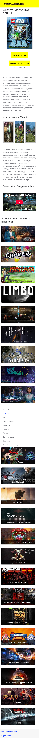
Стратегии (8, 413)
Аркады (6, 425)
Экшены (7, 441)
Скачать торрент (19, 55)
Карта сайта (6, 735)
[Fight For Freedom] (18, 496)
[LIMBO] (18, 294)
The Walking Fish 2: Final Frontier (18, 522)
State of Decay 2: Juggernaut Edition (18, 682)
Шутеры (6, 409)
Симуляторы (9, 437)
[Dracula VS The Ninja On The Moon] (18, 616)
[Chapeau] (18, 254)
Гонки (5, 433)
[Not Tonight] (18, 374)
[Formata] (18, 354)
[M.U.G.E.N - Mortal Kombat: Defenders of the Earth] (18, 314)
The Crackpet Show (18, 642)
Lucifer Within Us (18, 562)
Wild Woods (18, 462)
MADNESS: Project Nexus (18, 582)
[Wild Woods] (18, 455)
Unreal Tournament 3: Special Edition (18, 602)
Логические (8, 429)
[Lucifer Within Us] (18, 556)
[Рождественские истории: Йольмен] (18, 536)
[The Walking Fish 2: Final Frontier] (18, 516)
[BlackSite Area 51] (18, 475)
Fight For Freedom (18, 502)
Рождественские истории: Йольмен (18, 542)
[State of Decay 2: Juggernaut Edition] (18, 676)
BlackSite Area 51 (18, 482)
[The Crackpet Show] (18, 636)
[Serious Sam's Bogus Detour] (18, 274)
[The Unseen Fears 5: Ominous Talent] (18, 394)
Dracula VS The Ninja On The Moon (18, 622)
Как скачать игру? (12, 445)
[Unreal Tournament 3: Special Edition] (18, 596)
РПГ (5, 417)
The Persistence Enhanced (18, 662)
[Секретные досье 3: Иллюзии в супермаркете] (18, 234)
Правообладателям (9, 731)
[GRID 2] (18, 716)
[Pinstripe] (18, 334)
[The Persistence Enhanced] (18, 656)
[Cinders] (18, 696)
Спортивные (9, 421)
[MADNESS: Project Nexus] (18, 576)
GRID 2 (18, 723)
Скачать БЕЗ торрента (19, 63)
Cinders (18, 702)
